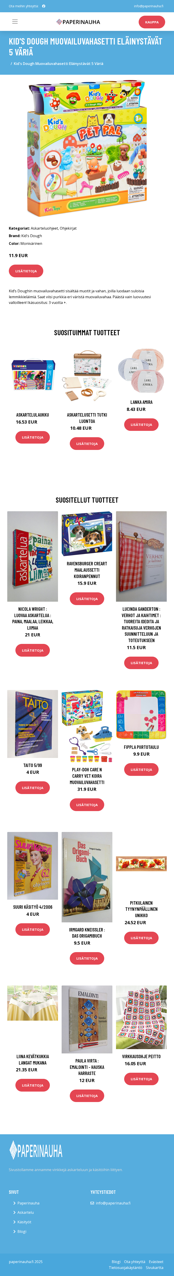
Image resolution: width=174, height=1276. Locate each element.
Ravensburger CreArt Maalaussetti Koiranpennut (87, 570)
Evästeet (156, 1261)
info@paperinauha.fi (148, 6)
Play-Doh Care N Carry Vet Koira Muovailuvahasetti (87, 776)
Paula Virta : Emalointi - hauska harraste (87, 1067)
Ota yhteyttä (134, 1261)
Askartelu (25, 1212)
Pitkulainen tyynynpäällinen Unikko (141, 909)
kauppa (152, 22)
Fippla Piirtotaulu (141, 747)
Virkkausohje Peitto (141, 1056)
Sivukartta (154, 1267)
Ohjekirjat (68, 228)
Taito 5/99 (32, 765)
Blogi (21, 1231)
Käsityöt (24, 1221)
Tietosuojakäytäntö (125, 1267)
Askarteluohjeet (44, 228)
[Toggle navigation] (15, 21)
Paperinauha (28, 1203)
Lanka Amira (141, 402)
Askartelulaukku (32, 414)
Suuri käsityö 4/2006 (32, 907)
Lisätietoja (26, 271)
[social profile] (43, 6)
